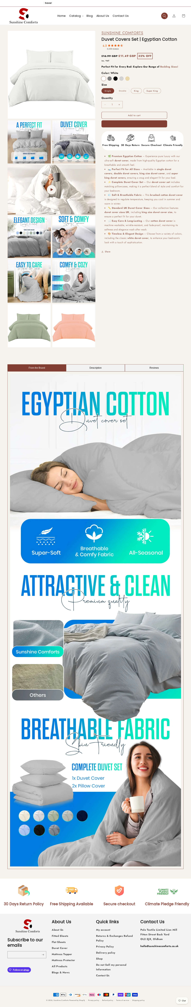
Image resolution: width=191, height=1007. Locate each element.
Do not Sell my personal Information (111, 967)
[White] (103, 78)
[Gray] (109, 78)
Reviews (154, 368)
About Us (57, 930)
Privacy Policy (105, 946)
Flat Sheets (59, 942)
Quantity (107, 98)
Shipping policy (138, 1000)
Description (96, 368)
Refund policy (107, 1000)
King (136, 90)
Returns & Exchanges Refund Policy (114, 938)
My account (103, 930)
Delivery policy (105, 952)
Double (124, 91)
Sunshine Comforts (122, 32)
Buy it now (134, 124)
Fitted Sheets (60, 936)
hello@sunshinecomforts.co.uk (159, 946)
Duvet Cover (60, 948)
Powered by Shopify (77, 1000)
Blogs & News (61, 972)
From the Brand (37, 368)
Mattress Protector (63, 960)
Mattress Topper (62, 954)
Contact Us (103, 975)
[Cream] (127, 78)
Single (108, 90)
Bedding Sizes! (169, 66)
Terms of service (122, 1000)
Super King (152, 90)
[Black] (115, 78)
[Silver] (121, 78)
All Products (59, 966)
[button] (76, 15)
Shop (99, 958)
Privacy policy (93, 1000)
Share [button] (107, 251)
